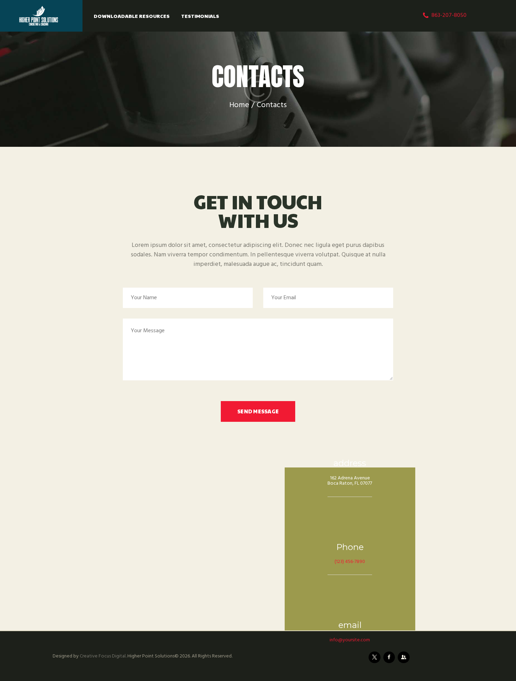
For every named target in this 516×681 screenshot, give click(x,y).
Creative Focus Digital (103, 656)
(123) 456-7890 (350, 562)
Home (239, 105)
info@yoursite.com (350, 640)
